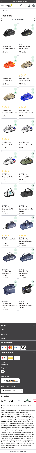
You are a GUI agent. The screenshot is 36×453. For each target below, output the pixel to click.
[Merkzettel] (25, 5)
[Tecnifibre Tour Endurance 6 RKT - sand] (9, 96)
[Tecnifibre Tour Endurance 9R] (26, 257)
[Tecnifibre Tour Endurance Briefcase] (26, 289)
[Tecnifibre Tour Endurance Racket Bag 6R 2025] (9, 161)
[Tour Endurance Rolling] (9, 225)
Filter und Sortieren (18, 19)
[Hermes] (17, 358)
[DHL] (10, 358)
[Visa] (4, 347)
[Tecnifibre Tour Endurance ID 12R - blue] (26, 96)
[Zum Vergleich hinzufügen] (15, 28)
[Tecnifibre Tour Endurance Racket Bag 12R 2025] (26, 129)
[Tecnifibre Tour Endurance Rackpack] (26, 225)
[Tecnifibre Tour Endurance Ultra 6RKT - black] (9, 32)
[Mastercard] (10, 347)
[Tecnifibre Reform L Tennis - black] (26, 32)
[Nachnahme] (23, 347)
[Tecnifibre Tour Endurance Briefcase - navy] (9, 289)
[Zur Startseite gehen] (8, 5)
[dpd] (4, 358)
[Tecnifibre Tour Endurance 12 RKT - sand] (26, 64)
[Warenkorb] (33, 5)
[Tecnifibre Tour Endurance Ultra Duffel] (26, 193)
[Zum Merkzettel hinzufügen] (15, 25)
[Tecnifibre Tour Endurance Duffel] (9, 193)
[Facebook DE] (3, 371)
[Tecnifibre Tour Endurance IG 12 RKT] (9, 64)
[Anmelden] (29, 5)
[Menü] (2, 5)
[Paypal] (17, 347)
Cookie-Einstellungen (3, 363)
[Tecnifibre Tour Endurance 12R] (26, 161)
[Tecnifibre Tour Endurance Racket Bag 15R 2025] (9, 129)
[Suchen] (21, 5)
